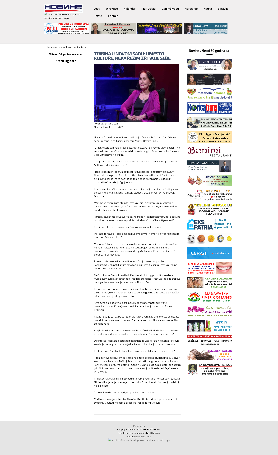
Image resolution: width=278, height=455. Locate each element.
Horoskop (191, 8)
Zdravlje (223, 8)
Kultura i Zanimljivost (75, 47)
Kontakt (113, 16)
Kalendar (129, 8)
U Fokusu (112, 8)
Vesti (97, 8)
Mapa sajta (139, 425)
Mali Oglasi (148, 8)
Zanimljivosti (170, 8)
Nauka (208, 8)
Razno (98, 16)
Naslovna (52, 47)
